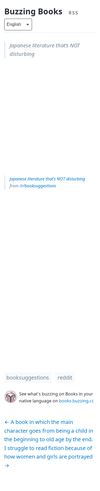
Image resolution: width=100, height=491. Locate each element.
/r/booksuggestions (37, 186)
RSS (74, 13)
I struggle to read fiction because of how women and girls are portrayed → (48, 456)
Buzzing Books (33, 11)
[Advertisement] (50, 117)
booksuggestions (27, 377)
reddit (65, 377)
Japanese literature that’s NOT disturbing (47, 179)
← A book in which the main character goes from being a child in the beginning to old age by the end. (48, 430)
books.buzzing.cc (76, 401)
